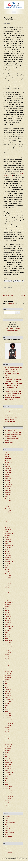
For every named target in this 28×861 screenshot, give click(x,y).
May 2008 (7, 659)
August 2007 (8, 677)
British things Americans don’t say (13, 371)
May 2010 (7, 610)
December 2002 (8, 790)
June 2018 (7, 496)
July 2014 (7, 537)
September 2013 (9, 545)
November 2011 (8, 580)
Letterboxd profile (9, 442)
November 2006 (8, 695)
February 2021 (8, 476)
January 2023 (8, 466)
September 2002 (9, 797)
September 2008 (9, 650)
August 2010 (8, 604)
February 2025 (8, 458)
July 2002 (7, 801)
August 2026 (8, 452)
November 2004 (8, 744)
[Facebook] (5, 281)
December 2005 (8, 717)
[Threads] (14, 281)
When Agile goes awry (10, 430)
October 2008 (8, 648)
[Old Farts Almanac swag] (13, 358)
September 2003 (9, 772)
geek (6, 824)
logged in (11, 303)
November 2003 (8, 768)
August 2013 (8, 547)
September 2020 (9, 480)
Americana (7, 816)
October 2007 (8, 673)
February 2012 (8, 575)
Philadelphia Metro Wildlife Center (13, 432)
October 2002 (8, 794)
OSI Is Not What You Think (11, 417)
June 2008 (7, 657)
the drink (7, 834)
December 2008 (8, 644)
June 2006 (7, 705)
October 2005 (8, 721)
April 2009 (7, 636)
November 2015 (8, 517)
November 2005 (8, 719)
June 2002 (7, 803)
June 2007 (7, 681)
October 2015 (8, 519)
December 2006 (8, 693)
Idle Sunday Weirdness (10, 421)
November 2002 (8, 792)
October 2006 (8, 697)
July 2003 (7, 776)
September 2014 (9, 533)
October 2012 (8, 559)
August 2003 (8, 774)
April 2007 (7, 685)
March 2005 (7, 736)
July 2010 (7, 606)
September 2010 (9, 602)
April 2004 (7, 758)
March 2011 (7, 590)
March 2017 (7, 509)
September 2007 (9, 675)
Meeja (23, 295)
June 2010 (7, 608)
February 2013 (8, 555)
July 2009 (7, 630)
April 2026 (7, 454)
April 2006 (7, 709)
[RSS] (20, 281)
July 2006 (7, 703)
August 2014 (8, 535)
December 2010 (8, 596)
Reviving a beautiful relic (10, 419)
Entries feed (7, 848)
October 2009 (8, 624)
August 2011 (8, 586)
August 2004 (8, 750)
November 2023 (8, 462)
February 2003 (8, 786)
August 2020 (8, 482)
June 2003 (7, 778)
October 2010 (8, 600)
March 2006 (8, 711)
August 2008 (8, 653)
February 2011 (8, 592)
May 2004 (7, 756)
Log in (6, 846)
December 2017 (8, 502)
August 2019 (8, 488)
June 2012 (7, 567)
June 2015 (7, 523)
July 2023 (7, 464)
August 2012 (8, 563)
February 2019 (8, 490)
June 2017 (7, 504)
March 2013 (7, 553)
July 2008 (7, 655)
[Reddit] (7, 281)
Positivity (7, 830)
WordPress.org (8, 852)
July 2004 (7, 752)
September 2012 (9, 561)
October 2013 (8, 543)
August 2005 (8, 726)
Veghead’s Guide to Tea (10, 395)
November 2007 (8, 671)
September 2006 (9, 699)
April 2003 (7, 782)
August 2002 (8, 799)
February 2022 (8, 468)
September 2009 (9, 626)
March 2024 (7, 460)
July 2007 (7, 679)
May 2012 (7, 569)
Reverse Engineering (9, 832)
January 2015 (8, 529)
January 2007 (8, 691)
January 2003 (8, 788)
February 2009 (8, 640)
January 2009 (8, 642)
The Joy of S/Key (8, 389)
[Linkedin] (9, 281)
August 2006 (8, 701)
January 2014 (8, 541)
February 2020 (8, 484)
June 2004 (7, 754)
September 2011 (9, 584)
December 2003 (8, 766)
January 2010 (8, 618)
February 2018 (8, 500)
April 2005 (7, 734)
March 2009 (8, 638)
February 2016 (8, 511)
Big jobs (6, 820)
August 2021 (8, 472)
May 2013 (7, 551)
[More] (23, 281)
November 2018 (8, 492)
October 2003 (8, 770)
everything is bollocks (10, 822)
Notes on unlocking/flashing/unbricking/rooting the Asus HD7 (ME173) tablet (13, 379)
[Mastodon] (11, 281)
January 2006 (8, 715)
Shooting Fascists (8, 295)
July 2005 (7, 728)
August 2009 (8, 628)
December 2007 (8, 669)
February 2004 (8, 762)
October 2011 (8, 582)
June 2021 (7, 474)
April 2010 (7, 612)
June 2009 (7, 632)
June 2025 (7, 456)
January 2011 (8, 594)
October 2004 (8, 746)
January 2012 (8, 577)
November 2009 (8, 622)
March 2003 (7, 784)
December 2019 (8, 486)
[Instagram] (18, 281)
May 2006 (7, 707)
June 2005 (7, 730)
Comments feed (8, 850)
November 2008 (8, 646)
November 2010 (8, 598)
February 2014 (8, 539)
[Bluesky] (16, 281)
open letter (7, 828)
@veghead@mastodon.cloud (13, 328)
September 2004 (9, 748)
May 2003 (7, 780)
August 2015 (8, 521)
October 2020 (8, 478)
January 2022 (8, 470)
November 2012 (8, 557)
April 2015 (7, 525)
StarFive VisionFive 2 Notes (11, 387)
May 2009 (7, 634)
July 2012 (7, 565)
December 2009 (8, 620)
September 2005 (9, 724)
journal (6, 826)
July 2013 (7, 549)
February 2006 (8, 713)
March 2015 (7, 527)
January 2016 (8, 513)
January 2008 (8, 667)
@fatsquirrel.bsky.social (13, 330)
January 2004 (8, 764)
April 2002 (7, 807)
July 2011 (7, 588)
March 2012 (7, 573)
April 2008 (7, 661)
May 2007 (7, 683)
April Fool (7, 818)
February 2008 (8, 665)
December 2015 (8, 515)
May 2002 (7, 805)
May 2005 (7, 732)
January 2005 (8, 740)
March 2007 (7, 687)
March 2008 (8, 663)
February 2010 (8, 616)
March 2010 (7, 614)
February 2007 (8, 689)
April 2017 (7, 506)
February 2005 (8, 738)
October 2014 (8, 531)
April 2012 (7, 571)
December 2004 (8, 742)
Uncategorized (18, 285)
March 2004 (8, 760)
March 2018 (7, 498)
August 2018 (8, 494)
